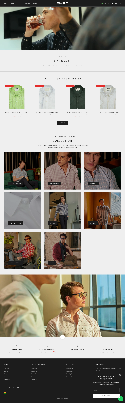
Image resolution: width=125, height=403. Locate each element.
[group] (62, 306)
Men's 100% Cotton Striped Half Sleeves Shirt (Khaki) (108, 113)
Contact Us (15, 3)
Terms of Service (70, 377)
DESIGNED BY (62, 398)
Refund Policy (70, 371)
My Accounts (34, 368)
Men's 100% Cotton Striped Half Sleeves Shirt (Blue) (47, 113)
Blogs (5, 374)
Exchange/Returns (30, 3)
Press (5, 377)
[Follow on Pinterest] (14, 387)
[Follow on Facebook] (5, 387)
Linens (92, 223)
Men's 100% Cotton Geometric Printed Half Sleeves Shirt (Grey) (77, 113)
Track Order (34, 371)
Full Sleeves (16, 263)
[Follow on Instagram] (9, 387)
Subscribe (106, 395)
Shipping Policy (70, 374)
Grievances (34, 377)
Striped (93, 183)
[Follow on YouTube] (18, 387)
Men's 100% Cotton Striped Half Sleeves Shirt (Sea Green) (16, 113)
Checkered (54, 183)
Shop (6, 3)
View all (62, 123)
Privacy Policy (69, 368)
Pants (52, 223)
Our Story (6, 368)
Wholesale (7, 379)
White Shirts (16, 223)
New (52, 263)
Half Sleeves (16, 183)
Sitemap (6, 371)
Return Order (34, 374)
